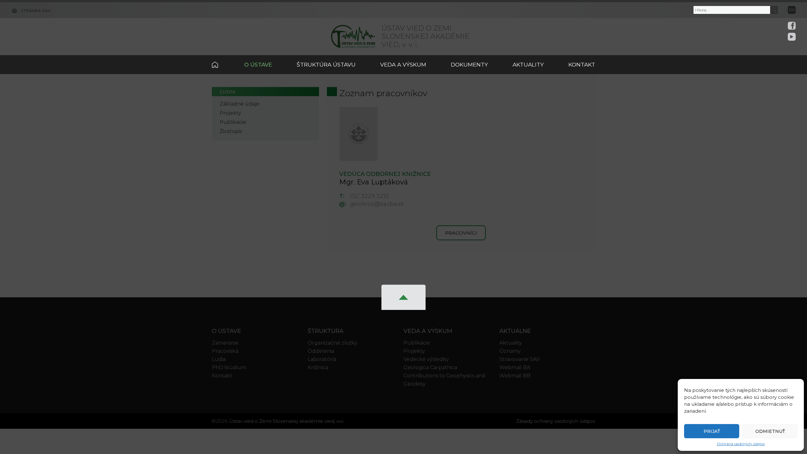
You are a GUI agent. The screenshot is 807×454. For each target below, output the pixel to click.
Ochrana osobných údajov (741, 443)
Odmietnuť (770, 431)
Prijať (712, 431)
